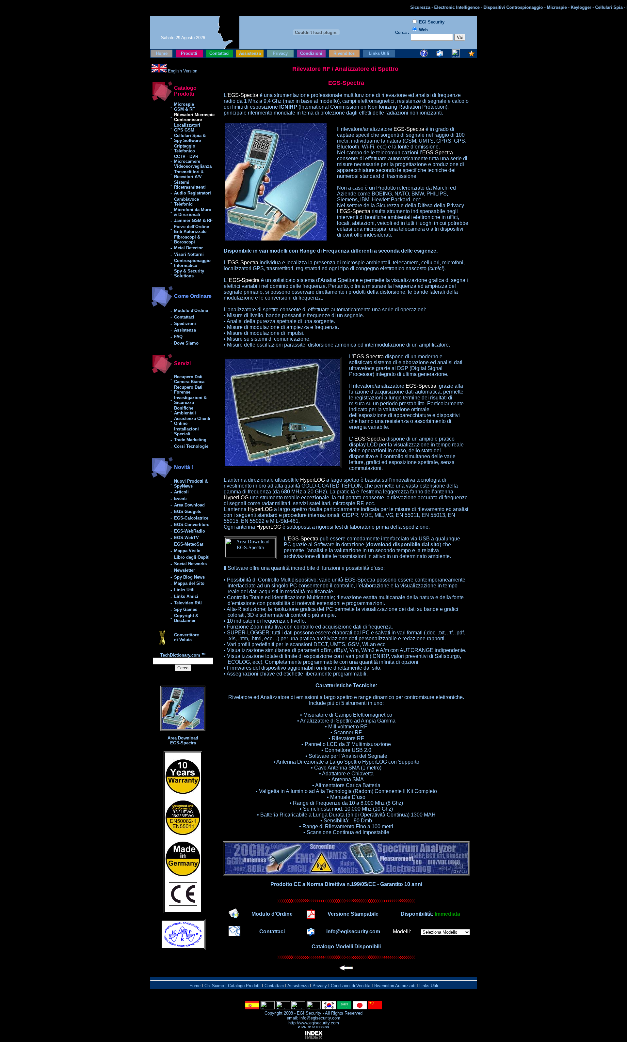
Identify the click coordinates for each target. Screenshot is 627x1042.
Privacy (280, 53)
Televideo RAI (188, 602)
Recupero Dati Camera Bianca (189, 379)
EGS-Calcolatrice (191, 518)
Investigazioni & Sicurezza (190, 400)
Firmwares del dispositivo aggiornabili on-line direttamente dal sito (303, 668)
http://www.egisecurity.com (313, 1022)
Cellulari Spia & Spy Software (190, 138)
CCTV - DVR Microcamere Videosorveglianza (193, 161)
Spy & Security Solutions (189, 273)
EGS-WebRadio (189, 531)
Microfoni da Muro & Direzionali (192, 212)
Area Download (189, 505)
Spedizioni (185, 323)
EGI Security (309, 1013)
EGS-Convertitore (191, 524)
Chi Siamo (214, 985)
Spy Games (185, 609)
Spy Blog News (189, 577)
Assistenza (250, 53)
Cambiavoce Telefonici (186, 202)
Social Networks (190, 563)
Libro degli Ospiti (192, 557)
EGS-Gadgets (187, 511)
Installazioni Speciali (186, 431)
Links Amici (186, 596)
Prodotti (189, 53)
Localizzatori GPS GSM (187, 127)
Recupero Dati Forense (188, 390)
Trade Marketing (190, 439)
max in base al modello (311, 101)
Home (162, 53)
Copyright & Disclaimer (186, 618)
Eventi (180, 498)
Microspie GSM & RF (184, 107)
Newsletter (184, 570)
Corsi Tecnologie (191, 446)
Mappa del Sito (189, 583)
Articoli (181, 492)
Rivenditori (344, 53)
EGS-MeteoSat (188, 544)
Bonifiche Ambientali (185, 410)
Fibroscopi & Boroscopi (187, 239)
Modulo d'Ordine (191, 310)
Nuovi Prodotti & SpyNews (191, 484)
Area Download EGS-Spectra (183, 740)
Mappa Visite (187, 550)
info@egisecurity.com (353, 931)
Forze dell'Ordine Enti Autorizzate (191, 229)
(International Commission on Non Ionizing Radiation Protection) (363, 107)
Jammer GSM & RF (193, 220)
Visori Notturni (189, 254)
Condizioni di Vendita (350, 985)
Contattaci (219, 53)
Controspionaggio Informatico (192, 263)
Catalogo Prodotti (244, 985)
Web (423, 29)
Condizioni (311, 53)
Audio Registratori (192, 193)
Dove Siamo (186, 343)
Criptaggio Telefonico (184, 148)
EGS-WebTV (186, 537)
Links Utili (379, 53)
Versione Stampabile (353, 914)
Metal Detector (188, 247)
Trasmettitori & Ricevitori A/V (189, 174)
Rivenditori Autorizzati (394, 985)
